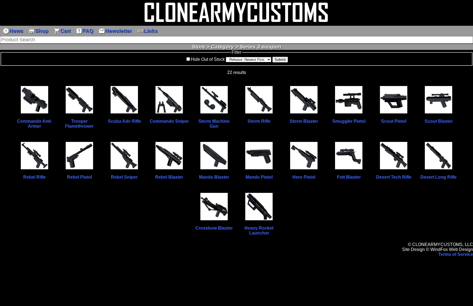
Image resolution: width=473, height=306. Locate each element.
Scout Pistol (393, 121)
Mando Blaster (214, 177)
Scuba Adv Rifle (124, 121)
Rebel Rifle (34, 177)
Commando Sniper (169, 121)
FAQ (84, 31)
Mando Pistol (259, 177)
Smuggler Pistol (348, 121)
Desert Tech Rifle (393, 177)
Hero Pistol (303, 177)
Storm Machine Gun (214, 123)
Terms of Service (455, 254)
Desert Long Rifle (438, 177)
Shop (38, 31)
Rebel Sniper (124, 177)
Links (147, 31)
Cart (62, 31)
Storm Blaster (304, 121)
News (13, 31)
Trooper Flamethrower (79, 123)
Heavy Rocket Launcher (258, 230)
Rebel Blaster (169, 177)
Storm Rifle (258, 121)
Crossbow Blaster (214, 228)
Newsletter (115, 31)
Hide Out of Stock (208, 59)
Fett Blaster (349, 177)
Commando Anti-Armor (34, 123)
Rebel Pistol (79, 177)
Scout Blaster (439, 121)
